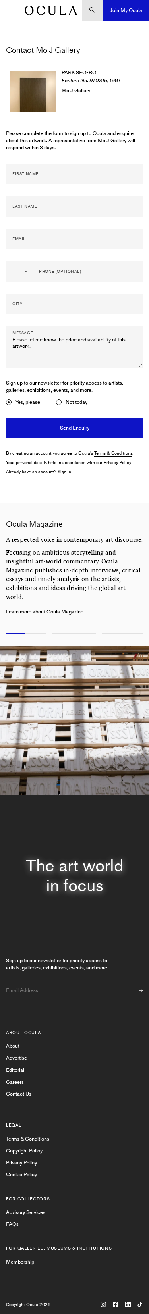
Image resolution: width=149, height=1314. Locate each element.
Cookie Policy (21, 1174)
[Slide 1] (25, 634)
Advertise (16, 1058)
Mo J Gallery (76, 90)
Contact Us (18, 1094)
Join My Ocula (126, 10)
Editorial (15, 1070)
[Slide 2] (74, 634)
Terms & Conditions (113, 453)
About (12, 1046)
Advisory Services (25, 1212)
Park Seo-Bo (79, 72)
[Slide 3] (124, 634)
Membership (20, 1262)
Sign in (64, 471)
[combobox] (19, 271)
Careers (15, 1082)
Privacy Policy (117, 462)
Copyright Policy (24, 1151)
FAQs (12, 1224)
